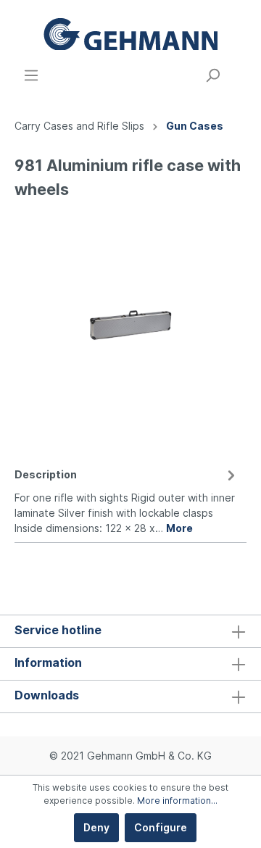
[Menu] (31, 75)
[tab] (126, 499)
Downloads (46, 695)
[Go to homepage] (130, 33)
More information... (177, 800)
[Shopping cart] (237, 70)
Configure (160, 827)
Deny (96, 827)
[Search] (212, 75)
